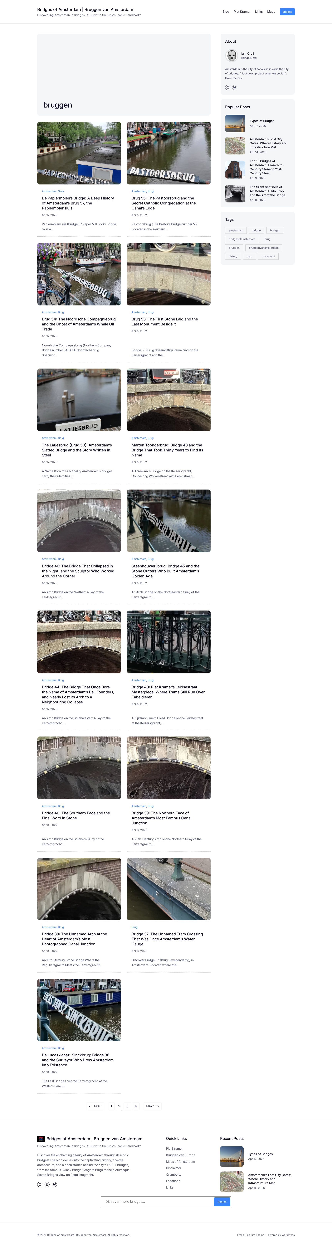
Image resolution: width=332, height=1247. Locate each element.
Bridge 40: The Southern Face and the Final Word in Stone (76, 815)
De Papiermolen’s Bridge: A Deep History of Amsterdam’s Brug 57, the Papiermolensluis (78, 203)
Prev (95, 1106)
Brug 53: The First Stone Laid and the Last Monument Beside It (165, 321)
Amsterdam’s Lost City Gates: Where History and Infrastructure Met (268, 143)
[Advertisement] (108, 69)
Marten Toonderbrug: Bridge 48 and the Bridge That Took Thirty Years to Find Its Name (167, 450)
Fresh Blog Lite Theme (250, 1234)
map (249, 256)
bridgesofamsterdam (242, 239)
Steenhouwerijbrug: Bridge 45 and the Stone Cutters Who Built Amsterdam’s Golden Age (165, 571)
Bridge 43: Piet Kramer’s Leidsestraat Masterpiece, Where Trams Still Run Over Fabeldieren (168, 692)
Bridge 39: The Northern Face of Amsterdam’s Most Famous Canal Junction (162, 818)
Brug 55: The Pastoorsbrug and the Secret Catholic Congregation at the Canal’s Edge (164, 203)
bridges (275, 230)
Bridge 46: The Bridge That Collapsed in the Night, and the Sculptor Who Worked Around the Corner (78, 571)
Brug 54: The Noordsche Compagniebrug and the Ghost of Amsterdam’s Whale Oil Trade (79, 324)
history (233, 256)
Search (222, 1201)
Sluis (61, 191)
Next (152, 1106)
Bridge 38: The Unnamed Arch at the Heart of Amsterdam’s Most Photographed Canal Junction (74, 939)
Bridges (287, 11)
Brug (151, 191)
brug (268, 239)
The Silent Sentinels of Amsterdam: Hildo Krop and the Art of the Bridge (267, 191)
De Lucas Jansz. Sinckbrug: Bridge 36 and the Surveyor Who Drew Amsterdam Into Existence (78, 1060)
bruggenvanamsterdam (264, 247)
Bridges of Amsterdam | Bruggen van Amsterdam (85, 9)
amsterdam (236, 230)
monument (268, 256)
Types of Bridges (262, 121)
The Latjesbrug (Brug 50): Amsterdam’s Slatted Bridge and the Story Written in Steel (77, 450)
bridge (256, 230)
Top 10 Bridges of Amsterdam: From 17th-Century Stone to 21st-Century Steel (267, 167)
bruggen (234, 247)
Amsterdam (49, 191)
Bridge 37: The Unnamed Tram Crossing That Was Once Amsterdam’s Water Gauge (167, 939)
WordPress (288, 1234)
